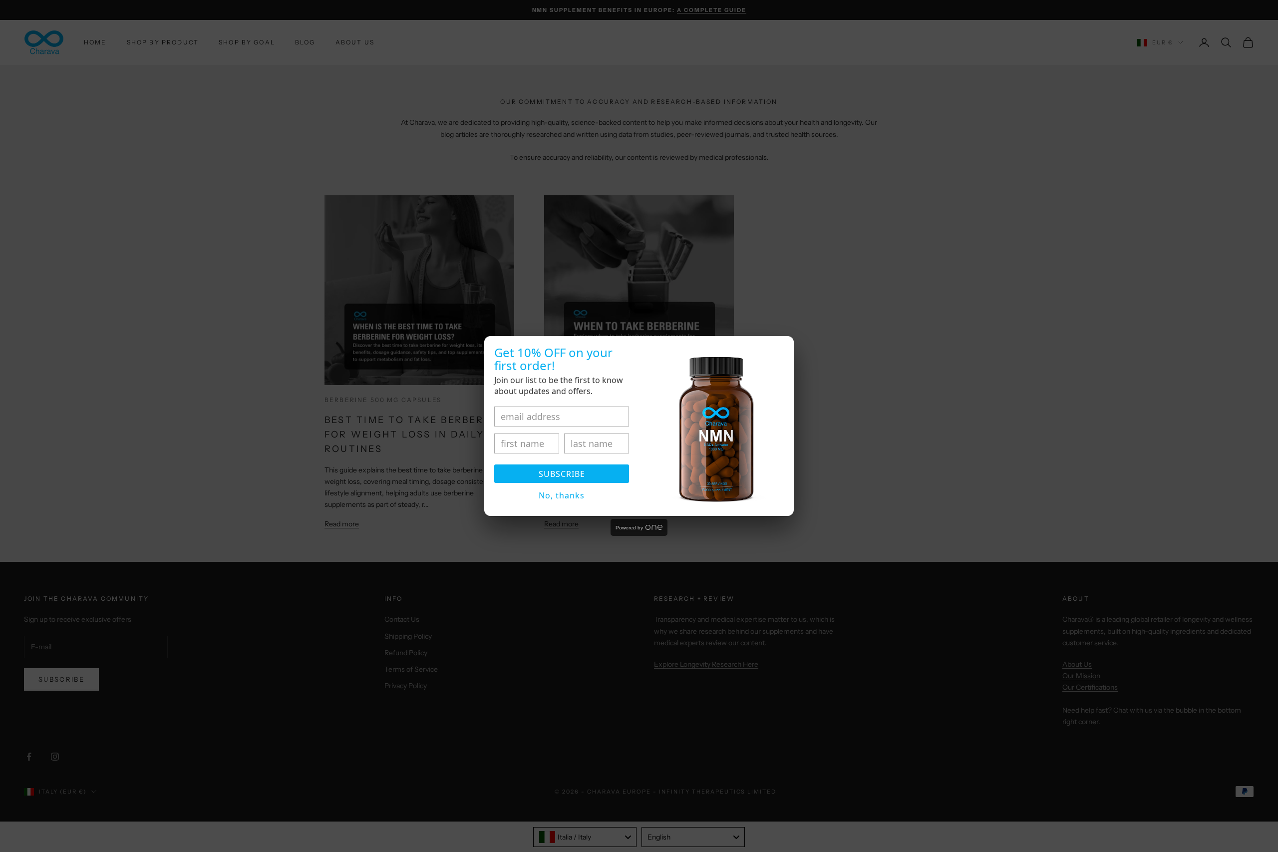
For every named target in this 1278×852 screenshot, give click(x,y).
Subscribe (562, 473)
